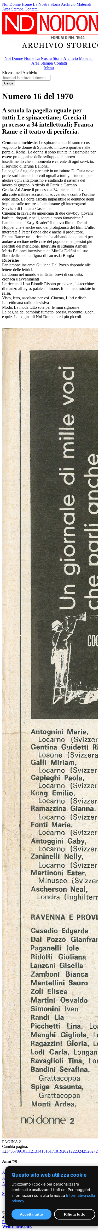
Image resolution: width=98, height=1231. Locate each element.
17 (52, 1151)
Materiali (84, 4)
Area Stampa (13, 9)
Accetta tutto (31, 1214)
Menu (49, 68)
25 (85, 1151)
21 (68, 1151)
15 (43, 1151)
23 (77, 1151)
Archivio (68, 4)
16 (47, 1151)
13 (35, 1151)
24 (81, 1151)
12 (31, 1151)
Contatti (31, 9)
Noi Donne (11, 4)
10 (23, 1151)
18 (56, 1151)
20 (64, 1151)
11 (27, 1151)
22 (73, 1151)
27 (93, 1151)
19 (60, 1151)
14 (39, 1151)
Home (27, 4)
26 (89, 1151)
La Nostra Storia (46, 4)
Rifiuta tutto (74, 1214)
